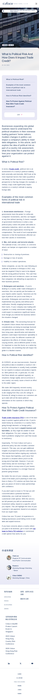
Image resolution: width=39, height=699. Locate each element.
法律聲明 (19, 674)
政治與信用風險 (8, 604)
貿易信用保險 (7, 597)
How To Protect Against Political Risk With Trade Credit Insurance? (19, 103)
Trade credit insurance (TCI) (13, 418)
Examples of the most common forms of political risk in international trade (18, 87)
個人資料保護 (19, 677)
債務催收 (6, 608)
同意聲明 (19, 693)
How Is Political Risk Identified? (18, 96)
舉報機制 (19, 685)
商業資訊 (6, 601)
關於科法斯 (24, 599)
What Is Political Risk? (15, 79)
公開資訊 (19, 689)
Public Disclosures (19, 681)
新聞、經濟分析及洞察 (27, 593)
